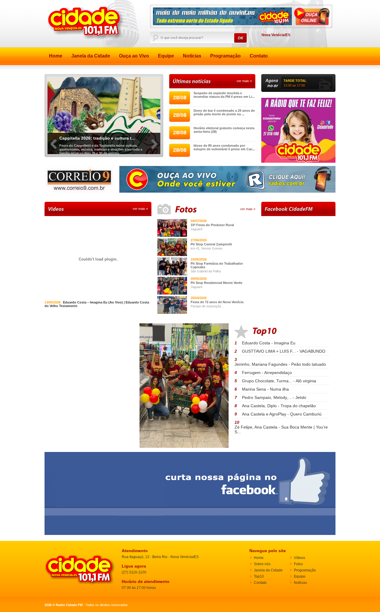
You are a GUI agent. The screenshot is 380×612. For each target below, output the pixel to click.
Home (55, 55)
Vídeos (299, 558)
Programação (225, 55)
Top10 (259, 576)
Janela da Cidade (90, 55)
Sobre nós (262, 564)
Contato (259, 55)
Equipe (166, 55)
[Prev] (53, 148)
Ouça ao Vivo (134, 55)
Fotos (298, 564)
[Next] (154, 148)
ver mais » (244, 81)
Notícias (192, 55)
